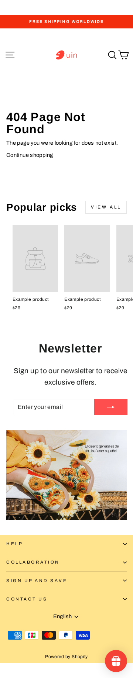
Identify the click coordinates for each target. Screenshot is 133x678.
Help (14, 543)
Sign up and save (37, 580)
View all (106, 207)
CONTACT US (26, 599)
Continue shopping (29, 155)
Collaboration (33, 562)
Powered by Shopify (66, 656)
